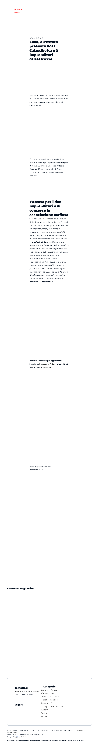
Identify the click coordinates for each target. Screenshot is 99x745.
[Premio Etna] (49, 337)
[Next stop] (49, 421)
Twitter (53, 363)
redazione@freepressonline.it (28, 691)
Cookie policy (12, 732)
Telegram (47, 367)
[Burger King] (49, 444)
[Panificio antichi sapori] (49, 310)
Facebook (44, 363)
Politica (53, 689)
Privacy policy (80, 730)
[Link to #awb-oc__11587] (8, 11)
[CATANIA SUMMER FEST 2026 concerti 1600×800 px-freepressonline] (49, 287)
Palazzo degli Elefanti (45, 706)
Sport (53, 693)
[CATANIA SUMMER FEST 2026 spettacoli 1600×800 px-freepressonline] (49, 181)
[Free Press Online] (86, 4)
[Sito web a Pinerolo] (21, 737)
